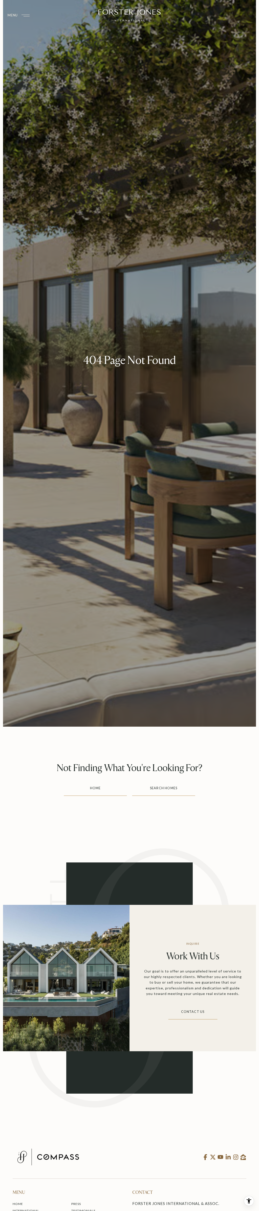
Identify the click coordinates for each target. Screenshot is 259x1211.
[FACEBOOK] (205, 1157)
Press (76, 1204)
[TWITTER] (213, 1157)
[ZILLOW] (243, 1157)
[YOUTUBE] (220, 1157)
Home (95, 788)
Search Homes (163, 788)
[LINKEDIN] (228, 1157)
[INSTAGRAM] (235, 1157)
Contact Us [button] (193, 1012)
